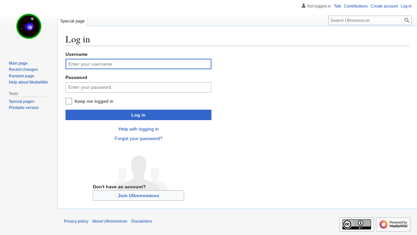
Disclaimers (141, 221)
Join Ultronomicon (138, 195)
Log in (138, 115)
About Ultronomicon (109, 221)
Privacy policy (76, 221)
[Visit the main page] (29, 26)
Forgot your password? (139, 138)
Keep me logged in (94, 101)
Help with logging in (139, 129)
